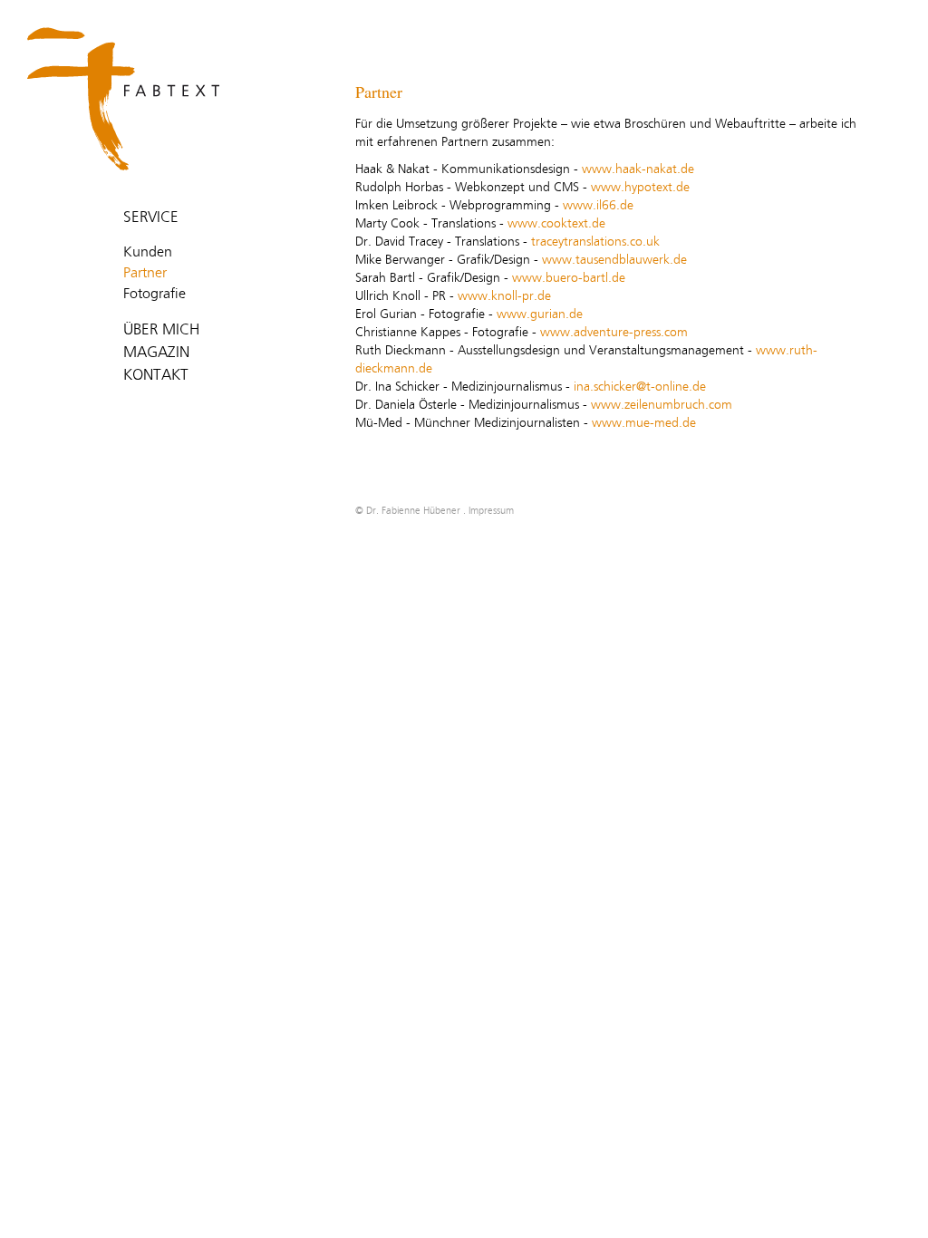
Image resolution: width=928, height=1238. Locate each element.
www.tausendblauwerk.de (614, 260)
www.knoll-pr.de (504, 296)
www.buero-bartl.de (568, 278)
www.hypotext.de (640, 187)
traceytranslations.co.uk (595, 242)
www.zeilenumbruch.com (661, 405)
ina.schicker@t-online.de (640, 387)
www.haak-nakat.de (638, 169)
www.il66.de (598, 205)
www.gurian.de (538, 314)
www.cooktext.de (556, 224)
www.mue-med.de (642, 423)
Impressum (491, 511)
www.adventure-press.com (612, 332)
